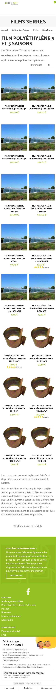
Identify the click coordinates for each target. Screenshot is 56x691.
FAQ (3, 634)
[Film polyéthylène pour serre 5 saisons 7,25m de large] (14, 286)
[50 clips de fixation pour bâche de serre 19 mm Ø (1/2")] (14, 336)
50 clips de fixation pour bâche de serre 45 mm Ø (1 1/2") (14, 458)
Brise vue (6, 612)
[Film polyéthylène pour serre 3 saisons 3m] (14, 87)
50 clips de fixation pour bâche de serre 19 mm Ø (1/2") (14, 358)
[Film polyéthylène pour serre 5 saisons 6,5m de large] (42, 236)
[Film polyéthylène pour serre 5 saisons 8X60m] (14, 236)
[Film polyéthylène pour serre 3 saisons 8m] (42, 137)
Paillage (5, 608)
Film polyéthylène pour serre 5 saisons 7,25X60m (41, 209)
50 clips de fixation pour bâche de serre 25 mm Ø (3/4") (41, 358)
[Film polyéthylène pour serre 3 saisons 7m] (14, 137)
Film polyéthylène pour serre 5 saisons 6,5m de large (41, 258)
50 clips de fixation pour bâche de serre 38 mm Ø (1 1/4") (41, 408)
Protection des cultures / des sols (18, 605)
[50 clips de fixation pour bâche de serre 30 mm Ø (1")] (14, 386)
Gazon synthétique (11, 616)
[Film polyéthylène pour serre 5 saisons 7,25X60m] (42, 187)
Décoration (7, 619)
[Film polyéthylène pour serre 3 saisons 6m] (42, 87)
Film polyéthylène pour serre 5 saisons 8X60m (14, 258)
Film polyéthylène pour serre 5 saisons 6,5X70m (14, 209)
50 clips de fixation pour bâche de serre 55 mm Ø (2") (41, 458)
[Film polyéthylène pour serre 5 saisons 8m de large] (42, 286)
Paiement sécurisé (10, 631)
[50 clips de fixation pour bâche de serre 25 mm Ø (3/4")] (42, 336)
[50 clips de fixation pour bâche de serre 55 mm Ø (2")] (42, 436)
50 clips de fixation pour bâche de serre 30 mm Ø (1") (14, 408)
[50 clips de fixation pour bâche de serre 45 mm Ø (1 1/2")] (14, 436)
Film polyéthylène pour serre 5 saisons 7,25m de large (14, 308)
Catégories (2, 3)
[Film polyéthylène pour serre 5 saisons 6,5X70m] (14, 187)
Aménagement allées (12, 601)
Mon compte (48, 10)
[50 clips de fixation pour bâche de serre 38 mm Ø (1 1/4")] (42, 386)
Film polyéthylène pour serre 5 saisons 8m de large (41, 308)
